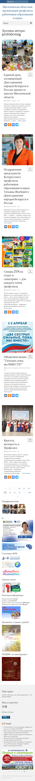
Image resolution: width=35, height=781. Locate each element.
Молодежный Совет (17, 367)
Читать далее (22, 120)
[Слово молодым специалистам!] (22, 511)
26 (19, 488)
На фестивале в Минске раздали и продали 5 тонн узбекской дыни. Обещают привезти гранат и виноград (18, 743)
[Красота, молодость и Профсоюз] (17, 420)
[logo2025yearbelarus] (17, 758)
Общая (14, 100)
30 (10, 492)
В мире (7, 723)
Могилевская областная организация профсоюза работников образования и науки (17, 12)
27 (24, 488)
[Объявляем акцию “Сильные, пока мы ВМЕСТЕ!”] (17, 337)
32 (19, 492)
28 (29, 488)
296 (30, 492)
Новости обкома (26, 367)
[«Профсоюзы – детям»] (14, 511)
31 (14, 492)
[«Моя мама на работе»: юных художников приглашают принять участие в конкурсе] (22, 506)
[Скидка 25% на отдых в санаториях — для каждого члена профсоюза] (17, 251)
